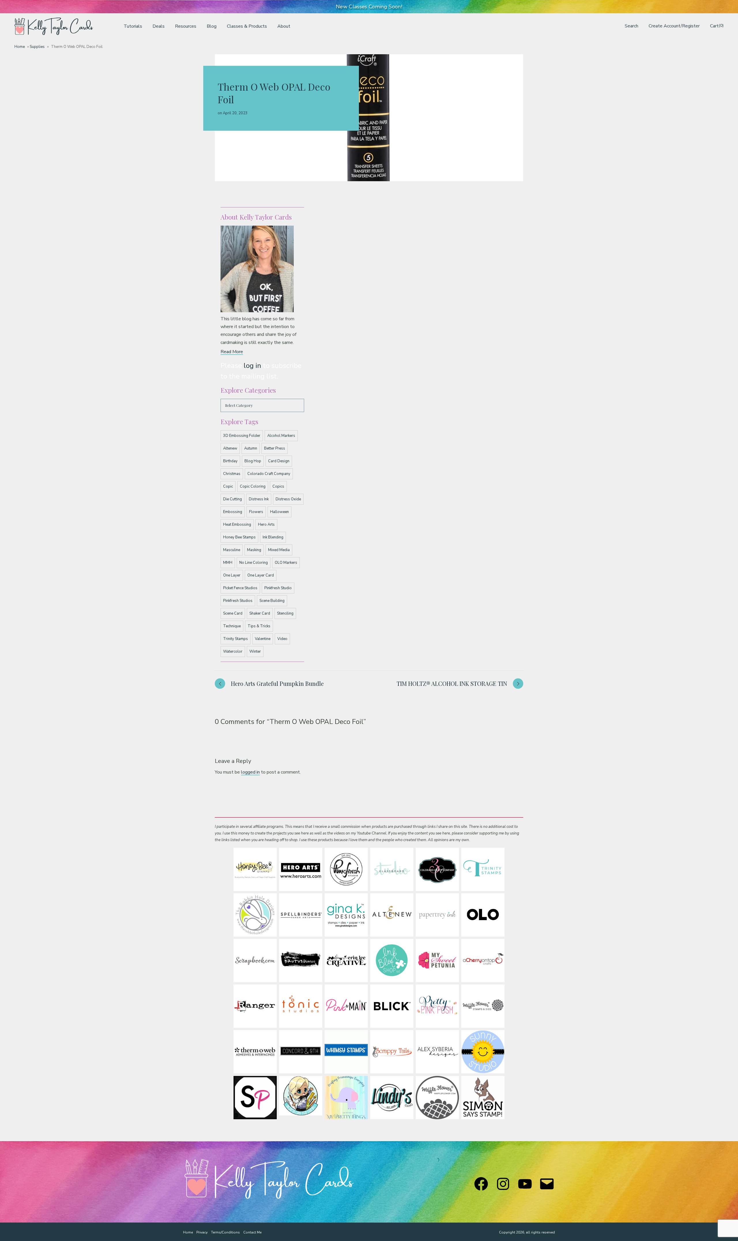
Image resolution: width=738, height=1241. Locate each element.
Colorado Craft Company (268, 473)
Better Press (274, 448)
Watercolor (232, 651)
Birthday (230, 461)
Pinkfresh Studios (238, 600)
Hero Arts (266, 524)
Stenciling (285, 613)
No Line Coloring (253, 562)
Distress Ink (259, 499)
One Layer (231, 575)
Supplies (37, 46)
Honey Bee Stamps (239, 537)
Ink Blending (273, 537)
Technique (232, 626)
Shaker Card (259, 613)
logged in (250, 772)
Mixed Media (279, 550)
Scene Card (232, 613)
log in (252, 365)
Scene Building (272, 600)
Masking (254, 550)
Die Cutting (232, 499)
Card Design (278, 461)
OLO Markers (286, 562)
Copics (278, 486)
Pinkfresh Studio (278, 588)
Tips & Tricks (259, 626)
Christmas (231, 473)
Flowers (256, 511)
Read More (232, 352)
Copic (228, 486)
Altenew (230, 448)
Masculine (231, 550)
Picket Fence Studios (240, 588)
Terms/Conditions (225, 1232)
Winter (255, 651)
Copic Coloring (253, 486)
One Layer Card (260, 575)
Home (19, 46)
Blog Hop (252, 461)
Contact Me (252, 1232)
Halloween (279, 511)
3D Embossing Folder (241, 435)
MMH (227, 562)
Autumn (250, 448)
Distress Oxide (288, 499)
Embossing (232, 511)
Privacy (202, 1232)
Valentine (262, 638)
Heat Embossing (237, 524)
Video (282, 638)
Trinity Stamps (235, 638)
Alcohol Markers (281, 435)
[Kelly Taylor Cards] (53, 26)
